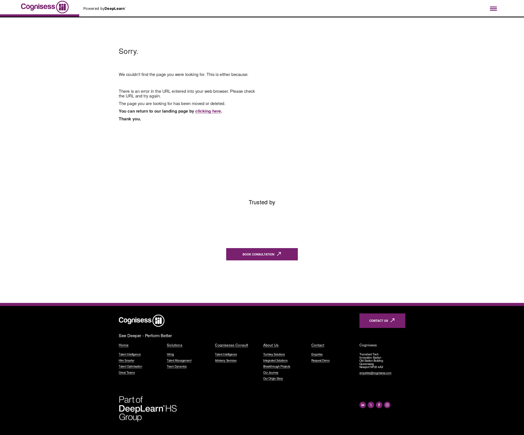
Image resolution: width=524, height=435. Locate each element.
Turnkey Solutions (274, 354)
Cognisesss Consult (231, 345)
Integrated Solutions (275, 360)
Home (124, 345)
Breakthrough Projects (276, 366)
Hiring (170, 354)
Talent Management (179, 360)
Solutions (174, 345)
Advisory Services (225, 360)
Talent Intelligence (130, 354)
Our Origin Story (273, 378)
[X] (371, 405)
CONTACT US (378, 321)
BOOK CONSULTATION (258, 254)
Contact (317, 345)
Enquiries (317, 354)
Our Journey (270, 372)
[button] (398, 207)
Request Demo (320, 360)
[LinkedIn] (362, 405)
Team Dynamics (177, 366)
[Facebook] (379, 405)
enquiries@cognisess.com (375, 372)
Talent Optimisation (130, 366)
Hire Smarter (126, 360)
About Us (271, 345)
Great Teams (127, 372)
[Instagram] (387, 405)
